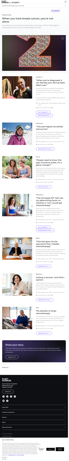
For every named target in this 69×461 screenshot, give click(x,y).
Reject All (50, 449)
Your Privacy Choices (41, 449)
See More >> (5, 457)
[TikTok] (7, 401)
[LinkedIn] (7, 397)
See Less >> (4, 459)
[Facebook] (3, 397)
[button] (65, 2)
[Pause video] (62, 38)
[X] (11, 397)
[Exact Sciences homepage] (11, 2)
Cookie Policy (12, 455)
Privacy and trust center (7, 433)
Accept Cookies (60, 449)
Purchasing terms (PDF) (7, 436)
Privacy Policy (20, 455)
